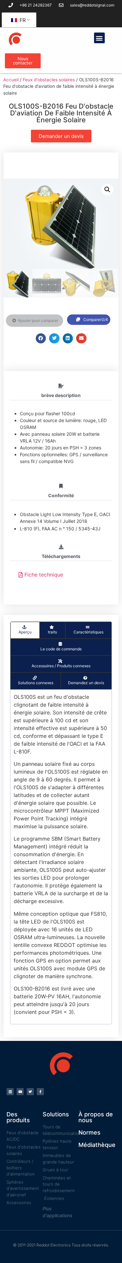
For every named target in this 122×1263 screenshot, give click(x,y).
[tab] (25, 630)
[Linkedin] (10, 1091)
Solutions (56, 1114)
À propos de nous (95, 1117)
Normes (89, 1132)
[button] (99, 38)
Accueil (11, 79)
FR (22, 20)
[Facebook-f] (40, 1091)
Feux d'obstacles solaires (49, 79)
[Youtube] (20, 1091)
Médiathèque (96, 1144)
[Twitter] (30, 1091)
